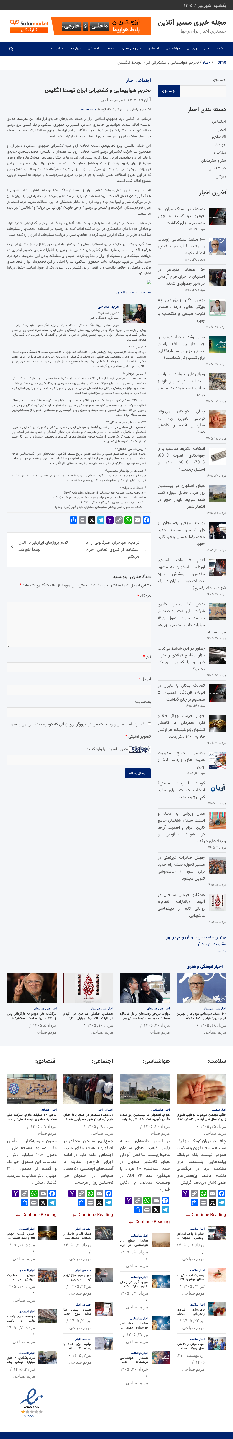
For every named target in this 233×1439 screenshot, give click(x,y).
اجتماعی (93, 48)
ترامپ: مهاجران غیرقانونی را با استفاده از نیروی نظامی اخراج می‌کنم (112, 549)
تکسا (222, 951)
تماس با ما (56, 48)
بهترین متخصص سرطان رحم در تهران (194, 937)
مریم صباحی (112, 99)
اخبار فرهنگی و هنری (205, 966)
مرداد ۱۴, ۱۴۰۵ (21, 1244)
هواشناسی (173, 48)
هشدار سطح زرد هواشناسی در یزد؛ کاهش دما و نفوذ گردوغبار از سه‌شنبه (134, 1247)
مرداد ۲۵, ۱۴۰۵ (213, 1126)
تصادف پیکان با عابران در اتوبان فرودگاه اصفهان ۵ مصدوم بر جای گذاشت (181, 692)
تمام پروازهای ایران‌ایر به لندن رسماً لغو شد (43, 546)
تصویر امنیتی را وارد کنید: (107, 749)
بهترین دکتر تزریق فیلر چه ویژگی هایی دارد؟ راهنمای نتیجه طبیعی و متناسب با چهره (181, 310)
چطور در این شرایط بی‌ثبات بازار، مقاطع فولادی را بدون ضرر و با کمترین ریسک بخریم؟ (181, 659)
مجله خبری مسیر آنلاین (192, 22)
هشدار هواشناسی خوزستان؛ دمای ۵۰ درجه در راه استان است (134, 1330)
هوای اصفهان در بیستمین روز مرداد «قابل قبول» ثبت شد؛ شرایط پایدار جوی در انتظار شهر (181, 496)
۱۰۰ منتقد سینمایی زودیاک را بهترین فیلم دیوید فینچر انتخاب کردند (181, 246)
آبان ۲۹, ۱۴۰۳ (139, 99)
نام (147, 657)
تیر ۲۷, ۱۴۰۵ (137, 1334)
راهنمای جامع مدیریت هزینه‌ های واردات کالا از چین (181, 760)
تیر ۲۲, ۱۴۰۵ (194, 1320)
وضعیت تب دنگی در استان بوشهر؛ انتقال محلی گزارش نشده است (191, 1281)
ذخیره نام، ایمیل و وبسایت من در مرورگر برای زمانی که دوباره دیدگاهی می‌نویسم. (77, 724)
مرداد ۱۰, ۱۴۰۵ (100, 1025)
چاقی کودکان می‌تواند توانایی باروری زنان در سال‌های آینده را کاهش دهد (181, 421)
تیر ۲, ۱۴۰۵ (81, 1355)
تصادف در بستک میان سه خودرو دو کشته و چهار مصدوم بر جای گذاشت (181, 216)
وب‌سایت (143, 702)
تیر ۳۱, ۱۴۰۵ (194, 1286)
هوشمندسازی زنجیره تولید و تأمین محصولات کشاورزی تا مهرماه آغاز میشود (21, 1323)
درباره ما (75, 48)
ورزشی (192, 48)
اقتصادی (153, 48)
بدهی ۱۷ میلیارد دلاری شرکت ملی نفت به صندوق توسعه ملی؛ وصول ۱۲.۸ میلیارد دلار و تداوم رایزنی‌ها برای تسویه (192, 618)
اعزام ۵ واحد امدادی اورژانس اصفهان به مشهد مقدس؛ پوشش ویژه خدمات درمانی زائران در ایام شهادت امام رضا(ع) (192, 574)
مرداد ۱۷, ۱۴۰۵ (191, 1244)
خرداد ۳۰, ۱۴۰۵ (134, 1369)
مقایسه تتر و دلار (212, 944)
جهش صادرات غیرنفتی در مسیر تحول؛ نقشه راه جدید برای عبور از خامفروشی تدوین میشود (181, 868)
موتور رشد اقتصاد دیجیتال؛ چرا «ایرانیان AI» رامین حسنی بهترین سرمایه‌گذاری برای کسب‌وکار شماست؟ (181, 347)
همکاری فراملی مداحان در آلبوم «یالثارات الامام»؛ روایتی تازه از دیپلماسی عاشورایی (181, 905)
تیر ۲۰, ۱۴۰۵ (80, 1320)
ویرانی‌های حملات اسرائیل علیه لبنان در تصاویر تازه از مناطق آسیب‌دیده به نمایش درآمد (181, 384)
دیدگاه (144, 596)
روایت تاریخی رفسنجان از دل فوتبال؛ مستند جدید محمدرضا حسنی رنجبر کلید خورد (181, 533)
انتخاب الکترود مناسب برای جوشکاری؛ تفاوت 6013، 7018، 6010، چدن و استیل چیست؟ (181, 459)
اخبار (207, 48)
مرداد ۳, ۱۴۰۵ (134, 1293)
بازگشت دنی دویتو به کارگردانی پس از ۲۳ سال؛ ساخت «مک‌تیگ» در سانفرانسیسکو (32, 1018)
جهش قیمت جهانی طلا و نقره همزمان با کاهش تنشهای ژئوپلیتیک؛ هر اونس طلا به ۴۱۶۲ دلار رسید (181, 726)
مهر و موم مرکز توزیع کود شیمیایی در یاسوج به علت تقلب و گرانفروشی (77, 1281)
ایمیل (144, 679)
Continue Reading (208, 1215)
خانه (220, 48)
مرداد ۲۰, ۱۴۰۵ (157, 1025)
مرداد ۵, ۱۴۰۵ (45, 1025)
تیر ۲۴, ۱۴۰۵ (80, 1286)
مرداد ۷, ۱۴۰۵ (21, 1327)
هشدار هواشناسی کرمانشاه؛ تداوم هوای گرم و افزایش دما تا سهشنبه (134, 1364)
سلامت (110, 48)
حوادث (220, 145)
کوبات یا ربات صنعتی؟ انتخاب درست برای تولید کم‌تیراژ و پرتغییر (181, 790)
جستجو (219, 80)
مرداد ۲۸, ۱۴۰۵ (213, 1025)
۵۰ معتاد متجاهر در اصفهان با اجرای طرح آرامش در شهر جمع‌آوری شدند (181, 276)
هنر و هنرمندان (131, 48)
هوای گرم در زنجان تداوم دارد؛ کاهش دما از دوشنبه (134, 1286)
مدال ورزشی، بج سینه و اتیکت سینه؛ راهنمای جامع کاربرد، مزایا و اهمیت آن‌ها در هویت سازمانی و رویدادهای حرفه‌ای (192, 827)
